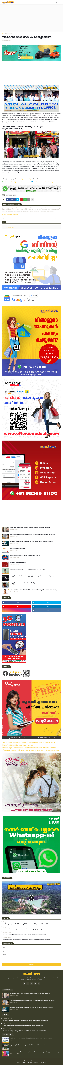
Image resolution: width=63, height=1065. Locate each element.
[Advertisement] (31, 17)
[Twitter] (17, 199)
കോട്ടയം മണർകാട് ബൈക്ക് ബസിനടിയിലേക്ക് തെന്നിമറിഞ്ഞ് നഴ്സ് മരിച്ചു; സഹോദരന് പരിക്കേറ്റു (33, 590)
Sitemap (29, 1062)
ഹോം (3, 33)
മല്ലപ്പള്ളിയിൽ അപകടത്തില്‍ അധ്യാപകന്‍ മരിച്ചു (22, 583)
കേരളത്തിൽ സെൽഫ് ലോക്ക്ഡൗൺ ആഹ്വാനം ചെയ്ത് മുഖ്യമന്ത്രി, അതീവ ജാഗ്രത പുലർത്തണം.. (29, 747)
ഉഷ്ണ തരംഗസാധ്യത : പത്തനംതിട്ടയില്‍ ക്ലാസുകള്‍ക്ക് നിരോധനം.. (19, 749)
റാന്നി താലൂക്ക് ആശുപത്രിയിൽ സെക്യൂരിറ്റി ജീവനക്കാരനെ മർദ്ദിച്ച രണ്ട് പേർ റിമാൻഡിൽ (32, 534)
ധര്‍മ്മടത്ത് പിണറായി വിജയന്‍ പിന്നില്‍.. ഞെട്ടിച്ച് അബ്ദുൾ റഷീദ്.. (19, 745)
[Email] (28, 199)
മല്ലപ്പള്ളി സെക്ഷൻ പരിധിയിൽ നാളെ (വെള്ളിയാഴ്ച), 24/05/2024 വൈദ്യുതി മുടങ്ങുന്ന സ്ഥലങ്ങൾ (35, 576)
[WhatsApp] (25, 199)
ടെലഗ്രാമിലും (27, 179)
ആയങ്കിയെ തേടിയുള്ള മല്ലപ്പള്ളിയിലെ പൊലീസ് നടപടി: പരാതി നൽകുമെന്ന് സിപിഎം (31, 541)
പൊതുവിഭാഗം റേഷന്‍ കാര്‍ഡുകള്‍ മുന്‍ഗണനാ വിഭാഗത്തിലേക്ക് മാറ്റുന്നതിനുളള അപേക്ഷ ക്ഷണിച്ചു (34, 1052)
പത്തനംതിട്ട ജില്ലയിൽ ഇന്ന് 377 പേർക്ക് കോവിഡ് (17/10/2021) (25, 555)
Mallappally (8, 33)
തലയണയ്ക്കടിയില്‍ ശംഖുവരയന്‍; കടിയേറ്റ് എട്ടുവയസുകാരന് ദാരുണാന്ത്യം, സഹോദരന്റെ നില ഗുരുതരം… (31, 750)
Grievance (37, 1062)
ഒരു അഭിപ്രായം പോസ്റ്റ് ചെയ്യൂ (10, 214)
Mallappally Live (10, 227)
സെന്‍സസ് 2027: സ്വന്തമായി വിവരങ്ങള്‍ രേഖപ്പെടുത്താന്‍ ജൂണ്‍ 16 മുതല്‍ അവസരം (31, 1038)
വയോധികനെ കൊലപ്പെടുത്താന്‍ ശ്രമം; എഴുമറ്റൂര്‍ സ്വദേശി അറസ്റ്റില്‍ (27, 569)
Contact (43, 1062)
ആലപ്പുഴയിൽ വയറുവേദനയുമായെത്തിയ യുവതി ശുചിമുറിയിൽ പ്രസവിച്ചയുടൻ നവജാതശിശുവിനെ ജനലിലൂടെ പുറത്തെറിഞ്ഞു (29, 743)
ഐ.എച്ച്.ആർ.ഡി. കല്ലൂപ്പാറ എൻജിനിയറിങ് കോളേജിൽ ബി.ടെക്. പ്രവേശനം (29, 1045)
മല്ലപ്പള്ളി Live (24, 1060)
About (24, 1062)
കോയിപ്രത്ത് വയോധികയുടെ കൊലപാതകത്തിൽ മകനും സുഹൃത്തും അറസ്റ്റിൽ (30, 527)
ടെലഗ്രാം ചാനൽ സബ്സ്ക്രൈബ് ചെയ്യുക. (43, 182)
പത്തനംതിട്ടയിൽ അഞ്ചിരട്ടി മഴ (17, 548)
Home (18, 1062)
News (14, 195)
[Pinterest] (21, 199)
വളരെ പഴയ (58, 218)
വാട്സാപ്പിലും (19, 179)
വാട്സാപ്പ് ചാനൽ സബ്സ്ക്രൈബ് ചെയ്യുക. (13, 182)
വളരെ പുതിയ (5, 218)
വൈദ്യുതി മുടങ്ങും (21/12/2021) (18, 562)
